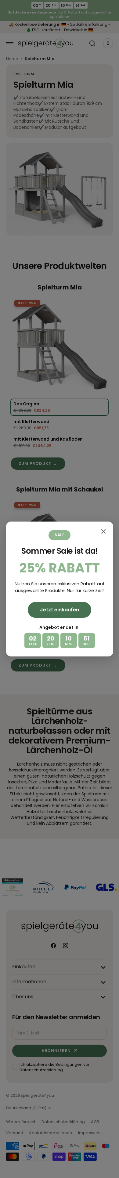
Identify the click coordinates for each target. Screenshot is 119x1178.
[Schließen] (103, 531)
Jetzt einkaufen (59, 609)
